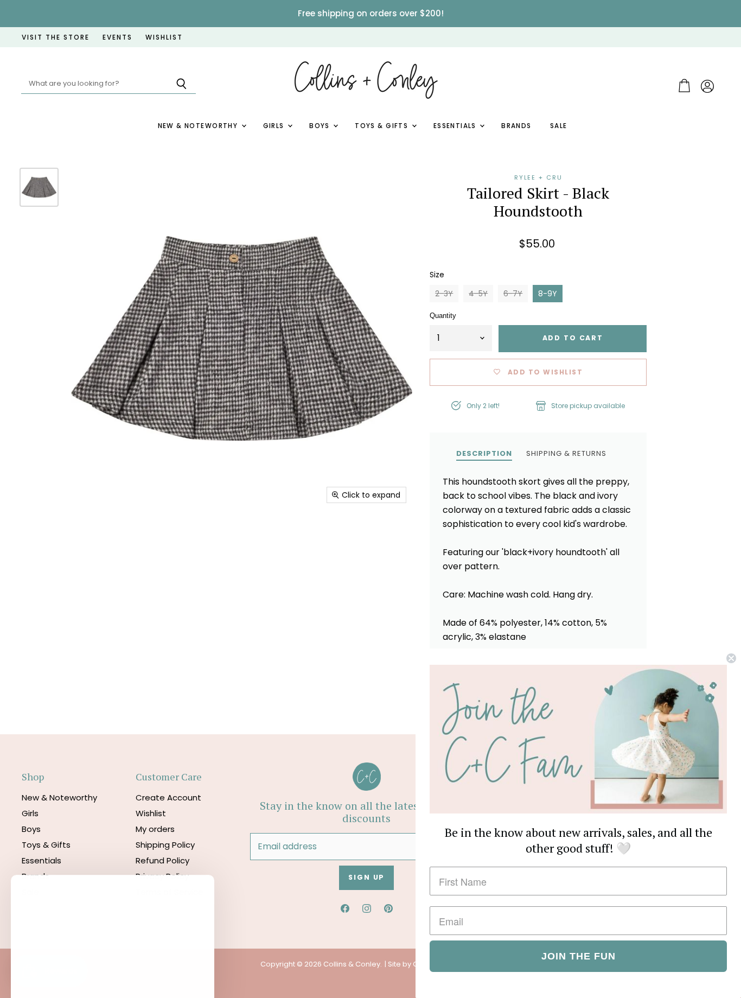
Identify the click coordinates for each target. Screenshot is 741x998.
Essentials (456, 126)
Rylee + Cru (538, 177)
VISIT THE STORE (56, 37)
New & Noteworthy (199, 126)
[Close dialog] (731, 658)
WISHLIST (164, 37)
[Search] (181, 84)
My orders (155, 829)
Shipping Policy (165, 844)
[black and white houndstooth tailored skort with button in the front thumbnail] (39, 187)
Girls (275, 126)
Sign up (366, 877)
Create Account (168, 797)
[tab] (484, 453)
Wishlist (151, 813)
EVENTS (117, 37)
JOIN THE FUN (578, 956)
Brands (516, 126)
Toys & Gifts (382, 126)
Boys (320, 126)
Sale (558, 126)
